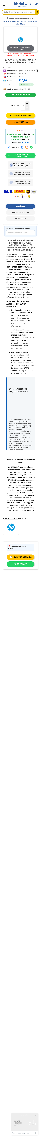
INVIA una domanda (21, 557)
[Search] (37, 12)
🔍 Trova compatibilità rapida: (18, 228)
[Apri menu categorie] (5, 5)
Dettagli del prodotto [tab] (20, 212)
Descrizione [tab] (20, 206)
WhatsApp (22, 564)
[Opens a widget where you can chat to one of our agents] (24, 1124)
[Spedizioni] (20, 193)
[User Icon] (30, 4)
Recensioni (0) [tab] (20, 218)
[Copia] (37, 70)
